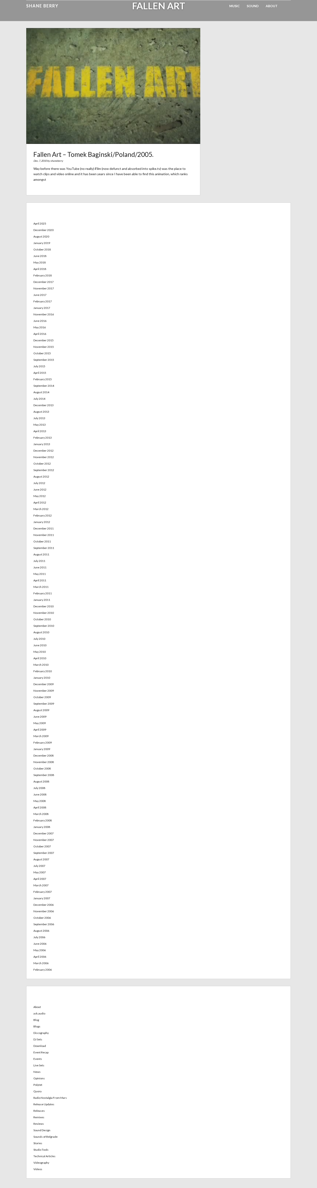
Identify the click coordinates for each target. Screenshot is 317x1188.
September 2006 (43, 924)
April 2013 (39, 431)
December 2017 (43, 282)
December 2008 (43, 755)
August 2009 (41, 710)
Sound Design (41, 1130)
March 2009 (41, 736)
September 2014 (43, 385)
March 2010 (41, 664)
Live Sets (38, 1065)
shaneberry (56, 160)
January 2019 (41, 243)
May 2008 (39, 801)
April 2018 (39, 269)
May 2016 (39, 327)
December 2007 (43, 833)
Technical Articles (44, 1156)
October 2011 (42, 541)
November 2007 (43, 840)
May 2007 (39, 872)
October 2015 (42, 353)
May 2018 (39, 262)
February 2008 (42, 820)
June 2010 (39, 645)
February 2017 (42, 301)
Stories (37, 1143)
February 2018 (42, 275)
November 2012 (43, 457)
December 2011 (43, 528)
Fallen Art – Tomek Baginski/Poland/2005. (93, 154)
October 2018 (42, 249)
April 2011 (39, 580)
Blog (36, 1020)
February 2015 (42, 379)
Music (234, 6)
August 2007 (41, 859)
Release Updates (43, 1104)
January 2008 (41, 827)
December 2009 (43, 684)
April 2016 (39, 334)
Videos (37, 1169)
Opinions (39, 1078)
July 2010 (39, 638)
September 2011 (43, 548)
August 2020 (41, 236)
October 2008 (42, 768)
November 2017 (43, 288)
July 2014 (39, 398)
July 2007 (39, 866)
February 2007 (42, 891)
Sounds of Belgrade (45, 1136)
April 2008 (39, 807)
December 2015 (43, 340)
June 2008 (39, 794)
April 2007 (39, 879)
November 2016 (43, 314)
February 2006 (42, 969)
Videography (41, 1162)
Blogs (36, 1026)
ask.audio (39, 1013)
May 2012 (39, 496)
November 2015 (43, 346)
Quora (37, 1091)
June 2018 (39, 256)
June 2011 (39, 567)
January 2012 (41, 522)
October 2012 (42, 463)
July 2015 (39, 366)
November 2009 (43, 690)
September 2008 (43, 775)
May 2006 (39, 950)
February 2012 (42, 515)
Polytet (37, 1085)
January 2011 (41, 600)
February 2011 (42, 593)
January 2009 (41, 749)
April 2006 (39, 956)
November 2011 (43, 535)
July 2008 (39, 788)
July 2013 (39, 418)
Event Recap (41, 1052)
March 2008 (41, 814)
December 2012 (43, 450)
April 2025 (39, 223)
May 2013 (39, 424)
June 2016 (39, 321)
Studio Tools (41, 1149)
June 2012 (39, 489)
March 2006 (41, 963)
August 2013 (41, 411)
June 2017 (39, 295)
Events (37, 1059)
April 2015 (39, 372)
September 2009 (43, 703)
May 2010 (39, 651)
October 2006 (42, 917)
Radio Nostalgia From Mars (50, 1097)
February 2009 (42, 742)
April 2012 (39, 502)
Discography (41, 1033)
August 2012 (41, 476)
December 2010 (43, 606)
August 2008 (41, 781)
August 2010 (41, 632)
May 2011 (39, 574)
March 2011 (41, 587)
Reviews (38, 1123)
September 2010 (43, 625)
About (272, 6)
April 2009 (39, 729)
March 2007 (41, 885)
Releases (39, 1110)
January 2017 (41, 308)
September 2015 (43, 359)
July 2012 (39, 483)
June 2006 (39, 943)
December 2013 (43, 405)
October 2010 (42, 619)
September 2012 (43, 470)
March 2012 (41, 509)
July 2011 (39, 561)
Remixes (38, 1117)
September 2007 (43, 853)
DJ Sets (37, 1039)
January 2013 (41, 444)
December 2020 (43, 230)
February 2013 (42, 437)
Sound (253, 6)
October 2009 (42, 697)
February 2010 (42, 671)
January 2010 (41, 677)
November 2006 (43, 911)
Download (39, 1046)
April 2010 (39, 658)
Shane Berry (42, 5)
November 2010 (43, 613)
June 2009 (39, 716)
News (37, 1072)
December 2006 (43, 904)
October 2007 (42, 846)
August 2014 (41, 392)
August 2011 (41, 554)
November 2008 (43, 762)
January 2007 (41, 898)
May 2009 (39, 723)
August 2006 (41, 930)
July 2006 (39, 937)
